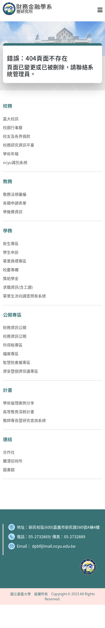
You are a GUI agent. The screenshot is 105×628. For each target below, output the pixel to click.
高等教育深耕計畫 (18, 411)
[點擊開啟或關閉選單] (100, 9)
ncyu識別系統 (15, 162)
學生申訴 (11, 252)
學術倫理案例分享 (18, 403)
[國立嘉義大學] (28, 8)
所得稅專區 (12, 345)
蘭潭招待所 (12, 461)
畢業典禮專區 (14, 261)
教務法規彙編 (14, 194)
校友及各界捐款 (16, 136)
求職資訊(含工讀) (18, 287)
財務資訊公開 (14, 327)
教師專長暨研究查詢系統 (24, 420)
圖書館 (9, 469)
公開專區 (12, 314)
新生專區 (11, 243)
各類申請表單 (14, 203)
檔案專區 (11, 353)
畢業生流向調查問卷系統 (24, 296)
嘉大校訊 (11, 119)
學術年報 (11, 154)
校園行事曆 (12, 127)
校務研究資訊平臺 (18, 145)
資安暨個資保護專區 (20, 371)
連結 (7, 439)
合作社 (9, 452)
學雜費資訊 (12, 212)
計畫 (7, 390)
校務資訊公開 (14, 336)
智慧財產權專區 (16, 362)
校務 (7, 105)
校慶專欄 (11, 270)
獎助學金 (11, 278)
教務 (7, 181)
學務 (7, 230)
